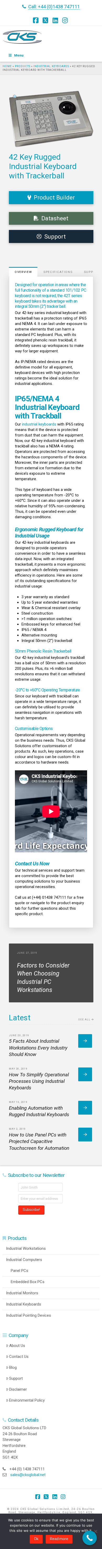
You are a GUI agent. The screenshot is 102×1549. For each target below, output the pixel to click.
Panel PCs (19, 1270)
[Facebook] (36, 20)
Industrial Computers (24, 1259)
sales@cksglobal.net (28, 1474)
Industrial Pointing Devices (28, 1315)
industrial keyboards (39, 424)
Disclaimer (18, 1389)
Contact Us (19, 1356)
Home (7, 66)
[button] (15, 97)
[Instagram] (65, 20)
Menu (19, 55)
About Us (17, 1345)
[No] (95, 1531)
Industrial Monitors (22, 1293)
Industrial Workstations (26, 1248)
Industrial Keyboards (51, 66)
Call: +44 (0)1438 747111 (54, 6)
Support (16, 1378)
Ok (36, 1539)
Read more (59, 1539)
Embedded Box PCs (27, 1281)
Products (22, 66)
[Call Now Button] (89, 1538)
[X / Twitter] (46, 20)
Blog (13, 1367)
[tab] (23, 272)
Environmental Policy (27, 1400)
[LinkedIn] (56, 20)
